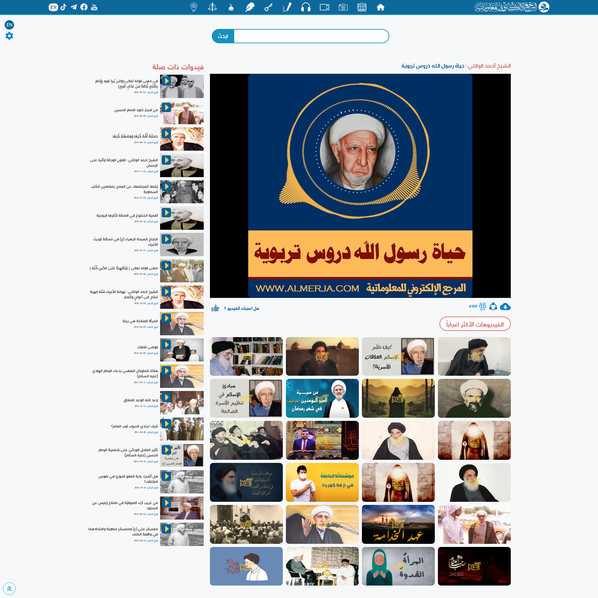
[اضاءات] (193, 7)
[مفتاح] (268, 7)
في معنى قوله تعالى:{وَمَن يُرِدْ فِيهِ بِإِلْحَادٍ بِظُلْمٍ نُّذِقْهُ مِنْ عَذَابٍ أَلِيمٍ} (126, 84)
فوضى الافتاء (147, 347)
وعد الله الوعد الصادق (141, 400)
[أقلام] (287, 7)
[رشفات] (249, 7)
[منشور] (212, 7)
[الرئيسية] (380, 7)
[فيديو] (324, 7)
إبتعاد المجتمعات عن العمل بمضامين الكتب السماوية (124, 189)
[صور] (343, 7)
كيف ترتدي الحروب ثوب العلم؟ (134, 426)
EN (9, 25)
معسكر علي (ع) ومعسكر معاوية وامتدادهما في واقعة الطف (123, 531)
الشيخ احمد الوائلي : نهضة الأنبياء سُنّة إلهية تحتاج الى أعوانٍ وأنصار (124, 294)
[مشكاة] (231, 7)
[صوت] (306, 6)
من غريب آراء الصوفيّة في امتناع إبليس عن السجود (125, 505)
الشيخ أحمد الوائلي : (487, 65)
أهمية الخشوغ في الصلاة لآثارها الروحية (127, 215)
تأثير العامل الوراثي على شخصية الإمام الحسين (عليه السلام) (128, 452)
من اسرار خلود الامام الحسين (136, 109)
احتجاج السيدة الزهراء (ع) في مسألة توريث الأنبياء (125, 242)
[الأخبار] (362, 7)
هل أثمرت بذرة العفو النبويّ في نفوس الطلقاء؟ (128, 479)
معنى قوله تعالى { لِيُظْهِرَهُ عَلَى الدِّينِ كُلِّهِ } (124, 268)
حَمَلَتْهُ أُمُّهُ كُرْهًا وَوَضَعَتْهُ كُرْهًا (135, 136)
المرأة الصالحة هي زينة (140, 321)
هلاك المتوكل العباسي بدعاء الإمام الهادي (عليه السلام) (125, 373)
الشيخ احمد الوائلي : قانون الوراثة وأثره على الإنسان (124, 163)
